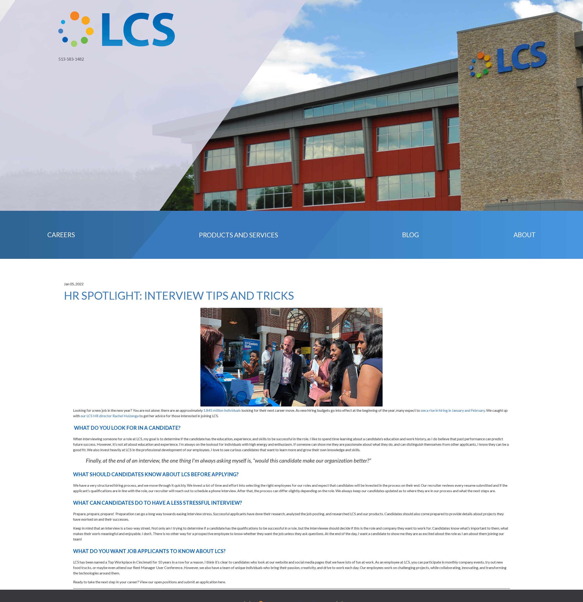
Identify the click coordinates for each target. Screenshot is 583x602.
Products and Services (238, 235)
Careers (61, 235)
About (525, 235)
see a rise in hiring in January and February (453, 410)
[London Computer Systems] (116, 28)
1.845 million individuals (222, 410)
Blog (410, 235)
